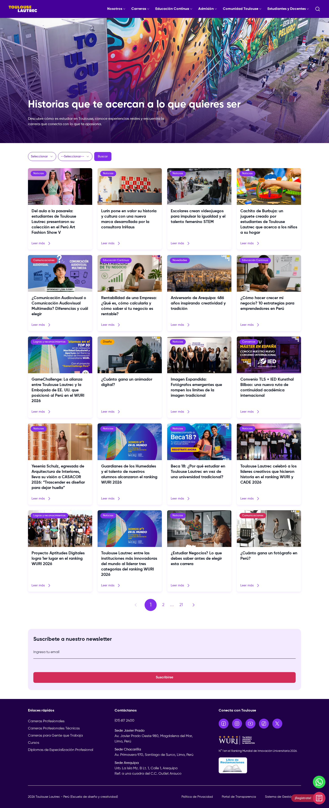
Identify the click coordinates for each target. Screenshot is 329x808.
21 (181, 605)
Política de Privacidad (197, 796)
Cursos (33, 743)
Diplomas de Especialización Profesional (60, 750)
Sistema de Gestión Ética (283, 796)
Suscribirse (164, 677)
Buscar (103, 156)
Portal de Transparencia (239, 796)
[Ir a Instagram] (237, 724)
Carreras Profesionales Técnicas (54, 728)
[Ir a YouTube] (250, 724)
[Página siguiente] (193, 605)
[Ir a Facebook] (224, 724)
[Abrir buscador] (317, 9)
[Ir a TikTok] (264, 724)
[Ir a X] (277, 724)
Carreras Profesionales (46, 721)
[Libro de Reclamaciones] (260, 765)
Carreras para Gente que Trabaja (55, 735)
